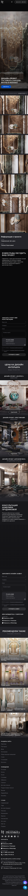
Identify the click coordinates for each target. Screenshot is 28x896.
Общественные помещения (8, 754)
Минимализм (4, 813)
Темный (3, 245)
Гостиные (3, 769)
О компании (4, 759)
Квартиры (3, 744)
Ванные (3, 790)
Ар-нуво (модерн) (5, 808)
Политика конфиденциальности (14, 882)
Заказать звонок (21, 2)
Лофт (2, 805)
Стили (2, 757)
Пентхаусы (4, 746)
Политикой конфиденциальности (16, 347)
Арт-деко (12, 241)
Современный (5, 241)
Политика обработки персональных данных (15, 879)
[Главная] (1, 93)
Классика (3, 811)
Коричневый (10, 245)
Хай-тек (3, 824)
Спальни (3, 782)
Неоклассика (4, 818)
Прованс (3, 826)
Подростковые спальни (7, 788)
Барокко (3, 816)
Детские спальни (5, 785)
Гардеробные (4, 793)
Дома (2, 749)
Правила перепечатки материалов (11, 879)
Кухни (2, 775)
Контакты (3, 762)
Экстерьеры (4, 752)
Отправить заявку (14, 354)
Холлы (2, 772)
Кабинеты (3, 780)
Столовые (3, 777)
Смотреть (6, 86)
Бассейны (3, 795)
